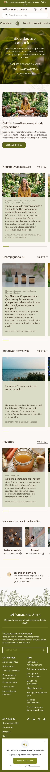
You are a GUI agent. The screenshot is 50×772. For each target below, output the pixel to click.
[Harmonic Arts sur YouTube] (33, 719)
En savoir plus (14, 145)
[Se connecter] (35, 9)
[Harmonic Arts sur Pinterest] (44, 719)
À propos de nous (10, 662)
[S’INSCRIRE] (43, 650)
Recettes (6, 732)
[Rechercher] (4, 15)
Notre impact (8, 666)
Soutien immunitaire (12, 550)
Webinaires (7, 727)
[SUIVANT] (48, 577)
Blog (4, 736)
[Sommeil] (35, 537)
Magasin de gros (34, 688)
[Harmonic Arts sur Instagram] (39, 719)
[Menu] (45, 9)
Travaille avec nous (11, 671)
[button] (40, 9)
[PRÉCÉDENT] (1, 577)
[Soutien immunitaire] (12, 537)
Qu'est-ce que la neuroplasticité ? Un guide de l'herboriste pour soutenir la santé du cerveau (23, 209)
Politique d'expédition (37, 669)
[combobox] (25, 15)
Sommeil (35, 550)
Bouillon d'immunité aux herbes (22, 479)
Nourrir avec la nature (25, 69)
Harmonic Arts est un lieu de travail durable (21, 388)
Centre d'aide (8, 687)
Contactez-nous (9, 682)
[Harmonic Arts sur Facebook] (28, 719)
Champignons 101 (25, 74)
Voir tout (42, 167)
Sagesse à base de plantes (25, 64)
